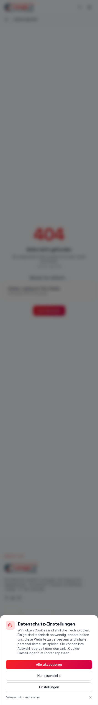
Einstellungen (49, 687)
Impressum (32, 697)
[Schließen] (90, 697)
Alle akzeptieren (49, 664)
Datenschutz (14, 697)
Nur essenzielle (49, 676)
